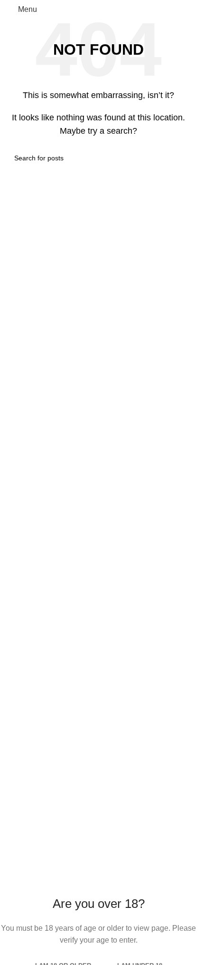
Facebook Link (32, 586)
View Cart (23, 707)
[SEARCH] (179, 158)
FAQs (16, 626)
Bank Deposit (30, 798)
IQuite (17, 667)
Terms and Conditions (44, 646)
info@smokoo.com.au (66, 546)
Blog (15, 839)
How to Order (29, 727)
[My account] (186, 9)
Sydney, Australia (68, 566)
